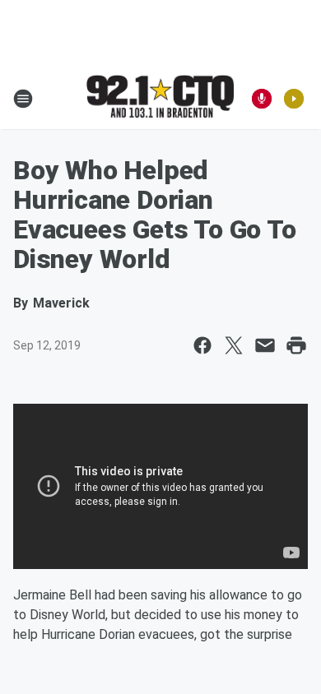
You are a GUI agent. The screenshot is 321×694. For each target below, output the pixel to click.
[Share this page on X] (233, 345)
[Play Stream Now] (294, 99)
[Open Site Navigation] (23, 99)
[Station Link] (160, 98)
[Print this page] (296, 345)
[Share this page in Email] (265, 345)
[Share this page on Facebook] (202, 345)
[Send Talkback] (262, 99)
